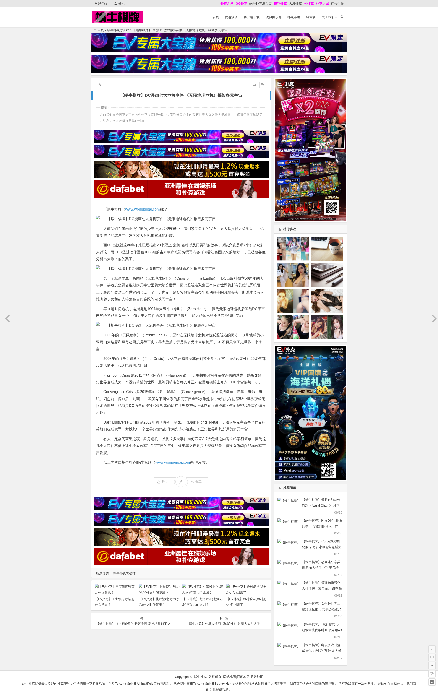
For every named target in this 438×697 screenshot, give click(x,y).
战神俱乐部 (274, 17)
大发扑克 (295, 3)
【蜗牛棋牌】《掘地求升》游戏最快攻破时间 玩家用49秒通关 (322, 629)
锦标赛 (311, 17)
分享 (198, 482)
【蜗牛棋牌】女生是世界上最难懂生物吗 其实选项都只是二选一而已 (321, 609)
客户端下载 (252, 17)
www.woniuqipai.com (142, 209)
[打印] (254, 85)
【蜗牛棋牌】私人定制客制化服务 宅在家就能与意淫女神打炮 (321, 546)
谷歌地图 (256, 677)
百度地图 (243, 677)
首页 (216, 17)
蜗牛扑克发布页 (260, 3)
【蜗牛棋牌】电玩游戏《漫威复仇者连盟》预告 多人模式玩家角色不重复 (321, 650)
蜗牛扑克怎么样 (118, 30)
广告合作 (337, 3)
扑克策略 (293, 17)
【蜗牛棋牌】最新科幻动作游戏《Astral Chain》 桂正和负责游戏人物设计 (321, 505)
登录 (121, 3)
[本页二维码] (432, 682)
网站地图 (229, 677)
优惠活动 (231, 17)
